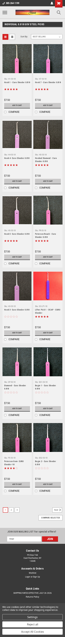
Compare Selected (50, 518)
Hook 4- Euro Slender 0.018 (17, 158)
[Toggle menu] (4, 12)
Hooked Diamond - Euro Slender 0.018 (46, 160)
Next (56, 510)
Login (27, 577)
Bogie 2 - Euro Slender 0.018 (45, 463)
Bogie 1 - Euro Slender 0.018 (45, 387)
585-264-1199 (12, 3)
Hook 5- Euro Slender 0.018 (17, 234)
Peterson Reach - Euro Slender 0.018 (45, 235)
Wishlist (32, 573)
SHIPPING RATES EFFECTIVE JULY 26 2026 (32, 593)
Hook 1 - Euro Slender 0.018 (17, 82)
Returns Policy (32, 597)
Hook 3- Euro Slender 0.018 (17, 310)
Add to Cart (17, 105)
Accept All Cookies (32, 632)
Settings (32, 617)
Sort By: (24, 36)
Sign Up (36, 577)
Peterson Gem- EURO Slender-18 (14, 463)
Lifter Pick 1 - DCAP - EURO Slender (47, 311)
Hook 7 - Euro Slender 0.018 (48, 82)
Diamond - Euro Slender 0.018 (15, 387)
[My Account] (51, 3)
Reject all (32, 624)
